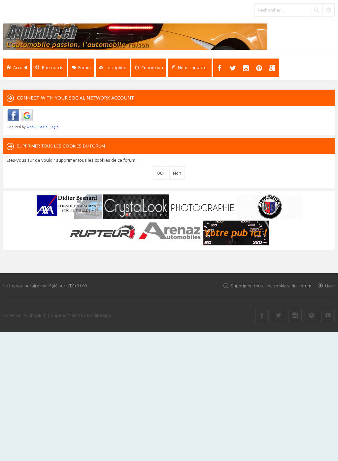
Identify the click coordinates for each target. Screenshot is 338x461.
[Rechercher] (316, 10)
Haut (330, 285)
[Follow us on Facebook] (262, 315)
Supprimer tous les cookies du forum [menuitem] (271, 285)
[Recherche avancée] (328, 10)
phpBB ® (37, 315)
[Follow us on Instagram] (295, 315)
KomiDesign (99, 315)
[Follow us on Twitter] (278, 315)
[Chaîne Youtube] (328, 315)
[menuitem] (113, 68)
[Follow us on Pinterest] (311, 315)
